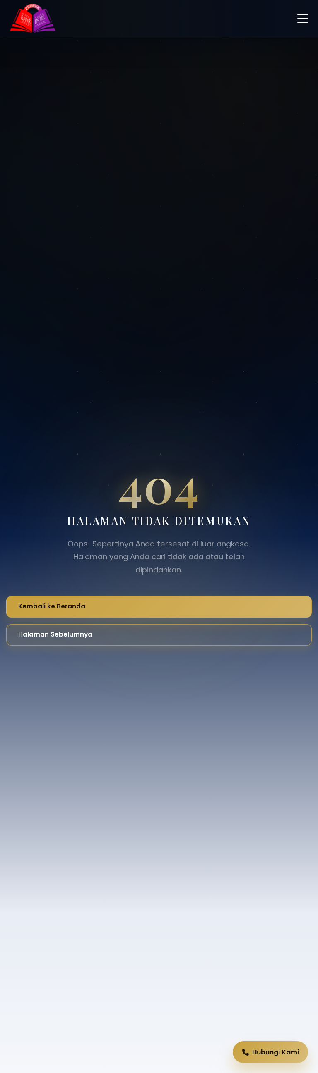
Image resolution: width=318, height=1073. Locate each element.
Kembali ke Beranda (51, 606)
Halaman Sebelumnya (55, 634)
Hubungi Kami (275, 1052)
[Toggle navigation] (302, 18)
